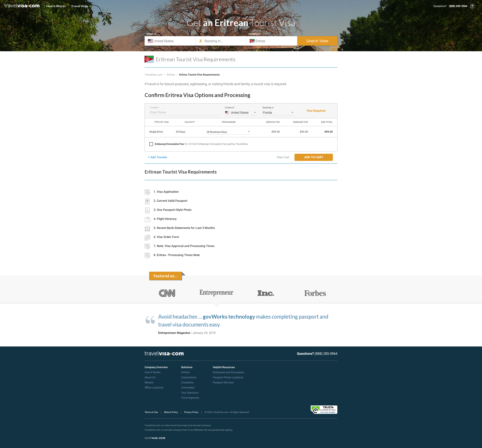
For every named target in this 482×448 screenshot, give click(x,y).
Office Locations (154, 387)
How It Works (56, 6)
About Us (150, 377)
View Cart (283, 157)
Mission (149, 382)
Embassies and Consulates (228, 372)
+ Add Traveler (157, 157)
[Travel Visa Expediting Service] (22, 6)
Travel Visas (80, 6)
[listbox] (241, 112)
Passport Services (223, 382)
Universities (187, 387)
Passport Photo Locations (228, 377)
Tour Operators (190, 392)
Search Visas (317, 41)
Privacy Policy (191, 412)
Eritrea (171, 74)
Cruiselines (187, 382)
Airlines (185, 372)
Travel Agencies (190, 397)
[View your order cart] (472, 6)
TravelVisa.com (154, 74)
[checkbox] (198, 144)
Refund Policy (171, 412)
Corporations (189, 377)
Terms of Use (151, 412)
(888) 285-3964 (458, 6)
